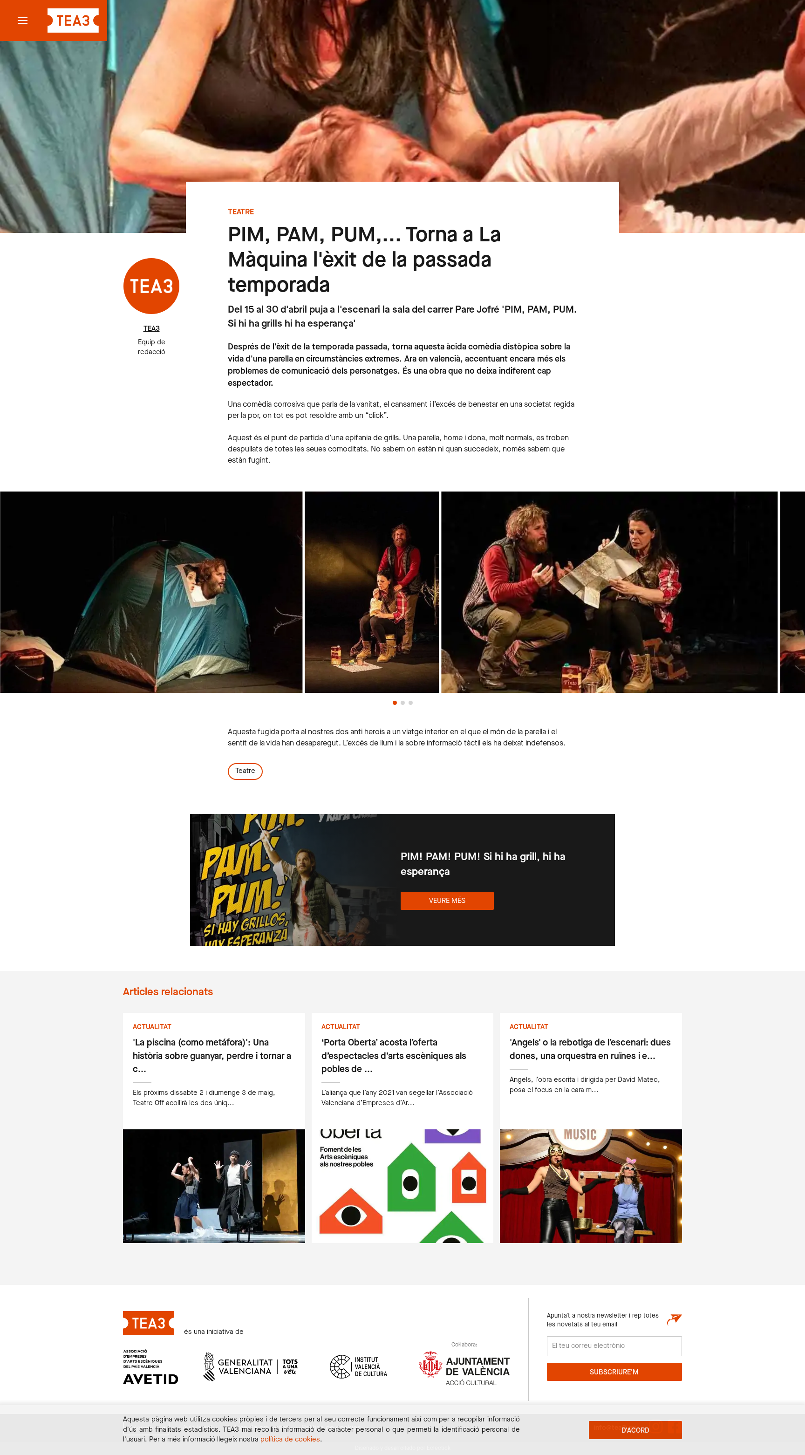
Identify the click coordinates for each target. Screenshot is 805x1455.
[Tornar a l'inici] (72, 20)
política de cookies (290, 1439)
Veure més (447, 901)
